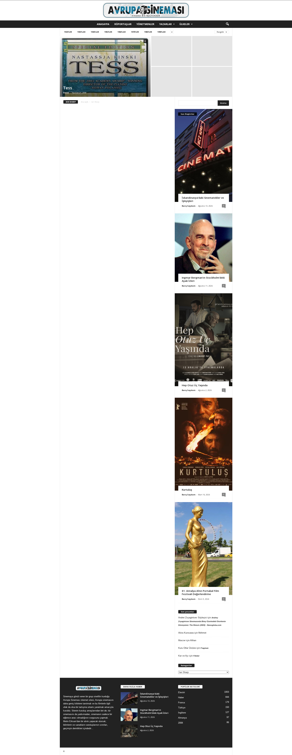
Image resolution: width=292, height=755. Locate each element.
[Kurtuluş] (203, 444)
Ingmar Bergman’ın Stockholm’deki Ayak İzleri (203, 279)
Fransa (181, 702)
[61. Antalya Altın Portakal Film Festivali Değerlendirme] (203, 548)
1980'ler (148, 32)
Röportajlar (122, 24)
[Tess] (105, 83)
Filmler (196, 656)
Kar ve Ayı (183, 655)
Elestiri (181, 692)
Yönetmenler (145, 24)
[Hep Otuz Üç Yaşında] (203, 339)
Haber (181, 697)
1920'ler (68, 32)
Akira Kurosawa (186, 633)
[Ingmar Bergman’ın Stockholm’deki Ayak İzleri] (203, 247)
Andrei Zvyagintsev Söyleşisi (192, 617)
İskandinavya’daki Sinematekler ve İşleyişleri (203, 199)
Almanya (182, 717)
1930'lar (81, 32)
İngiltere (182, 712)
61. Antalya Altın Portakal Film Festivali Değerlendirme (200, 592)
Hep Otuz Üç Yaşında (195, 385)
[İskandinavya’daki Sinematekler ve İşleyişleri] (203, 155)
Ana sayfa (84, 102)
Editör (66, 92)
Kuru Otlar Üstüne (187, 648)
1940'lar (95, 32)
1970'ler (135, 32)
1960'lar (121, 32)
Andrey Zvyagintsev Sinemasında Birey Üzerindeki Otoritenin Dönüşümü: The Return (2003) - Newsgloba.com (202, 621)
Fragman (205, 648)
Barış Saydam (188, 206)
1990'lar (161, 32)
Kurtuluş (187, 489)
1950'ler (108, 32)
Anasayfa (103, 24)
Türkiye (181, 707)
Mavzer (182, 640)
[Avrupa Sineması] (146, 10)
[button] (227, 24)
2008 (180, 723)
